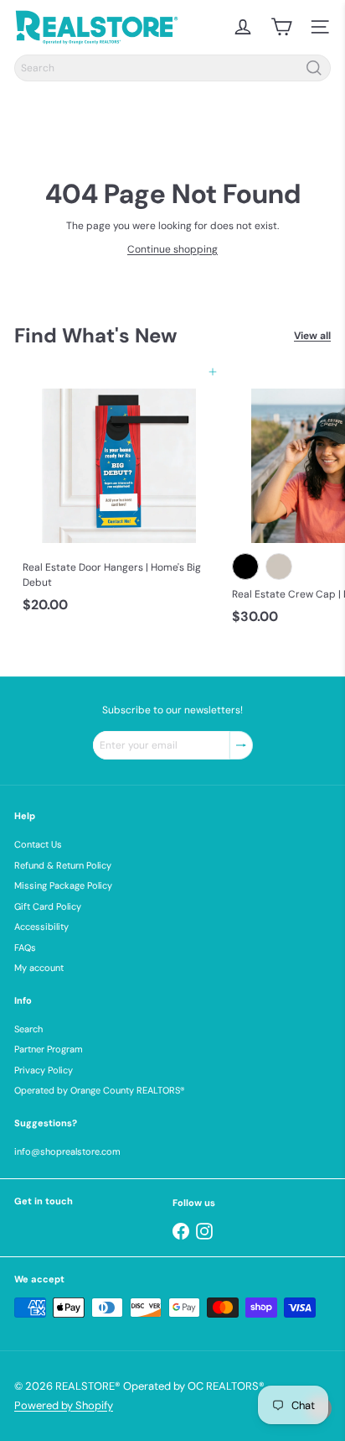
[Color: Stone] (278, 566)
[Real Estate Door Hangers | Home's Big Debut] (119, 496)
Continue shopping (172, 249)
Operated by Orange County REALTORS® (99, 1090)
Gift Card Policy (47, 906)
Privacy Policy (43, 1070)
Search (28, 1029)
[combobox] (172, 68)
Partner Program (48, 1049)
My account (39, 968)
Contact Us (38, 844)
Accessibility (41, 926)
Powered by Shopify (63, 1405)
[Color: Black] (245, 566)
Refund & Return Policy (62, 865)
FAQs (25, 947)
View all (312, 335)
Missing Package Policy (63, 885)
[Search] (314, 68)
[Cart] (281, 27)
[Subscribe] (241, 745)
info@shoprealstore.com (67, 1151)
